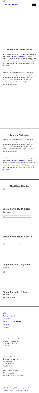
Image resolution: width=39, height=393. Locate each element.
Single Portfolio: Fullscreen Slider (17, 293)
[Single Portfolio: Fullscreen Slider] (17, 272)
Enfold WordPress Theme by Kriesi (19, 390)
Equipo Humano (8, 319)
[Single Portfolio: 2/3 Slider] (17, 189)
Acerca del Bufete (9, 316)
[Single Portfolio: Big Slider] (17, 245)
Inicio (5, 313)
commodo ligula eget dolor (19, 56)
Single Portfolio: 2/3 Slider (16, 208)
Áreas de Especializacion (12, 321)
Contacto (6, 327)
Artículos (6, 324)
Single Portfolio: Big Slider (17, 264)
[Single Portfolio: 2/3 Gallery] (17, 217)
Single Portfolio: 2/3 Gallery (17, 236)
